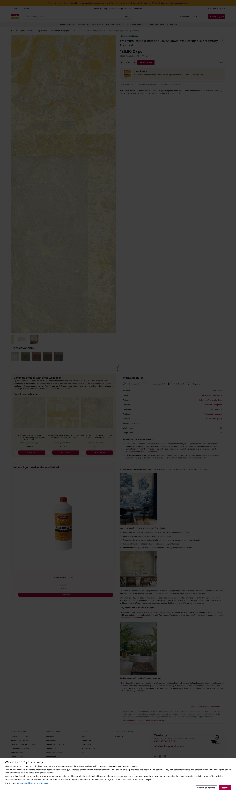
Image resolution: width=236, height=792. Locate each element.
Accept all (224, 787)
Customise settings (206, 787)
